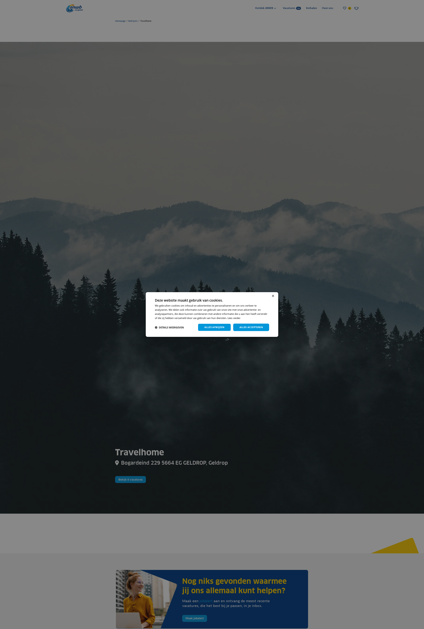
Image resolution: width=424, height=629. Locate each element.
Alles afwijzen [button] (214, 327)
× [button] (273, 296)
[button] (169, 327)
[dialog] (212, 314)
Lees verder (234, 318)
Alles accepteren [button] (251, 327)
